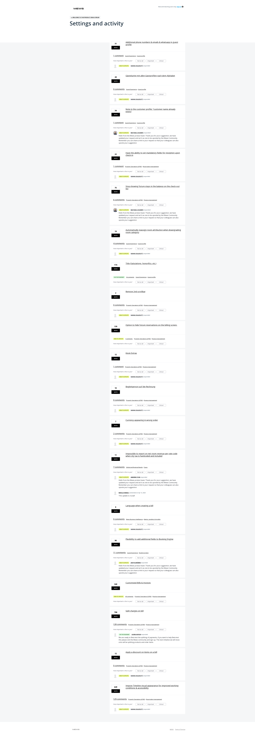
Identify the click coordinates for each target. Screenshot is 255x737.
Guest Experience (130, 56)
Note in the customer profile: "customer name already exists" (150, 110)
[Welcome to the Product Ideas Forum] (79, 9)
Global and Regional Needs (134, 467)
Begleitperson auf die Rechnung (140, 386)
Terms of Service (180, 729)
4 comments (119, 243)
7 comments (129, 339)
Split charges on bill (135, 611)
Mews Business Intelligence (134, 519)
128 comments (120, 624)
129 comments (120, 699)
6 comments (119, 199)
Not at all (141, 61)
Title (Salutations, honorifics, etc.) (141, 263)
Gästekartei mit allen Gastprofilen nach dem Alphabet (150, 75)
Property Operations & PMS (133, 166)
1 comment (118, 55)
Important (151, 61)
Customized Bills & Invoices (138, 582)
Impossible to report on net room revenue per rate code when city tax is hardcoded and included (151, 454)
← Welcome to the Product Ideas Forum (85, 17)
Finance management (150, 200)
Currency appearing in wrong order (142, 420)
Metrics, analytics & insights (152, 519)
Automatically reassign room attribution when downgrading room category (153, 231)
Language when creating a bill (139, 505)
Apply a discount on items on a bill (141, 652)
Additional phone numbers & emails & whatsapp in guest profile (152, 43)
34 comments (130, 277)
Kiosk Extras (131, 353)
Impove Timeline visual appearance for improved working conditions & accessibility (152, 686)
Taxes (146, 467)
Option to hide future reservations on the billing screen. (151, 325)
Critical (162, 61)
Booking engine (144, 553)
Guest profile (141, 56)
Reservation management (151, 166)
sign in (179, 7)
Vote (115, 48)
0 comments (119, 89)
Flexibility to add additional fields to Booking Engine (149, 539)
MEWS (172, 729)
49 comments (129, 596)
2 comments (119, 433)
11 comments (119, 552)
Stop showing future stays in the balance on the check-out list (153, 187)
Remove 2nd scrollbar (135, 291)
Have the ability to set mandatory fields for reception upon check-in (153, 154)
